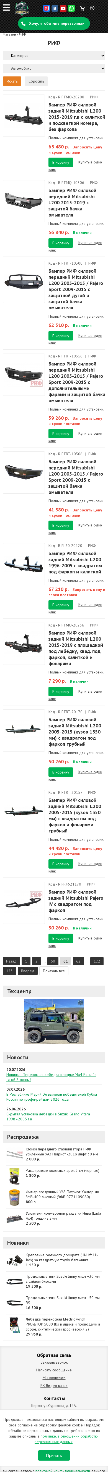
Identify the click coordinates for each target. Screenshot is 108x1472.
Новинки (18, 1242)
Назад (11, 961)
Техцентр (19, 991)
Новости (17, 1057)
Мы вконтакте (54, 1377)
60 (53, 961)
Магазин (9, 34)
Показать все (54, 970)
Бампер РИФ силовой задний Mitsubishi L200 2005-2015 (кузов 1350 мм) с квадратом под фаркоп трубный (74, 731)
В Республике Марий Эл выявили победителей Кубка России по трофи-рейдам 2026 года (51, 1097)
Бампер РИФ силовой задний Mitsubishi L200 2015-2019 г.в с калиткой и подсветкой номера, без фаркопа (76, 116)
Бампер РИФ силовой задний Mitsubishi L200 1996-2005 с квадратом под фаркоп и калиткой (75, 562)
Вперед (27, 970)
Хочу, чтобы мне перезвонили (56, 23)
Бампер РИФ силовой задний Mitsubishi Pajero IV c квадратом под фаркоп (75, 901)
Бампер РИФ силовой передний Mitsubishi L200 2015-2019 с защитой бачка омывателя (72, 202)
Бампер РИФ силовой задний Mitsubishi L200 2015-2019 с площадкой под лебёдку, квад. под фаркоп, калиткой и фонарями (75, 648)
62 (78, 961)
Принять (54, 1455)
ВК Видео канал (54, 1385)
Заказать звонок (54, 1362)
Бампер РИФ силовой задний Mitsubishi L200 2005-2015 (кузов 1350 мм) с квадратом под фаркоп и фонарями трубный (74, 815)
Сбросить (36, 81)
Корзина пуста (82, 7)
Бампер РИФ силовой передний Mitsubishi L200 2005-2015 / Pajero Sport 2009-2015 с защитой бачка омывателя (75, 476)
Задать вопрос (92, 10)
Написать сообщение (54, 1369)
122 (97, 961)
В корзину (60, 162)
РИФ (22, 34)
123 (9, 970)
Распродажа (23, 1136)
